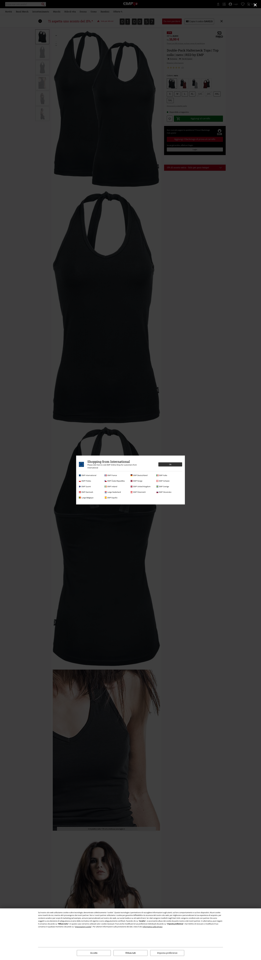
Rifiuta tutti (130, 953)
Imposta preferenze (167, 952)
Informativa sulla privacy (152, 926)
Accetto (93, 953)
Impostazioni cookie (83, 926)
